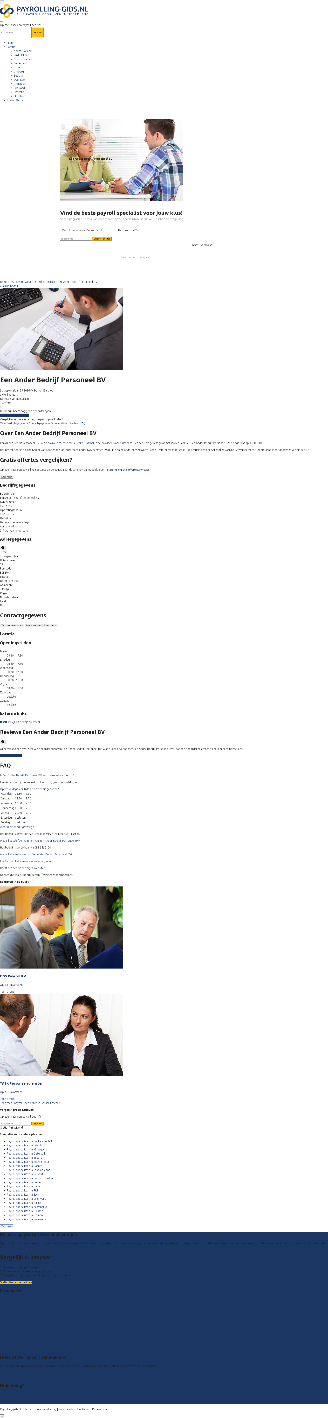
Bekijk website (33, 625)
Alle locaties (7, 1348)
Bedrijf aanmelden (11, 1376)
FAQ (82, 423)
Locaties (12, 46)
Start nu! (38, 1123)
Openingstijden (60, 423)
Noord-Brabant (23, 59)
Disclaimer (83, 1409)
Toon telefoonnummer (12, 625)
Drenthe (19, 92)
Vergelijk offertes (102, 238)
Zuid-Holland (21, 55)
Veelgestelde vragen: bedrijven (19, 1398)
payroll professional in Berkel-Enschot (71, 443)
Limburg (19, 71)
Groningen (20, 83)
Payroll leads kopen (12, 1372)
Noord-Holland (23, 50)
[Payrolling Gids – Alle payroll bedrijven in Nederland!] (44, 16)
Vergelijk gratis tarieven (14, 415)
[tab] (164, 775)
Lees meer (6, 476)
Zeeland (19, 75)
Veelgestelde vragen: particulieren (21, 1394)
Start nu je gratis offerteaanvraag (127, 469)
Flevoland (19, 96)
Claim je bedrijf (9, 285)
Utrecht (18, 67)
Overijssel (19, 79)
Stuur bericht (50, 625)
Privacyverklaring (45, 1409)
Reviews (75, 423)
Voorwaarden (67, 1409)
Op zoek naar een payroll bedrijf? (20, 24)
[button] (37, 775)
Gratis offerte (15, 100)
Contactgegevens (40, 423)
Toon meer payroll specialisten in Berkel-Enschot (30, 1102)
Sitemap (28, 1409)
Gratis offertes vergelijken (16, 1282)
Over (3, 423)
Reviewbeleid (100, 1409)
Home (10, 42)
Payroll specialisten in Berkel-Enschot (32, 281)
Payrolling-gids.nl (10, 1409)
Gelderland (20, 63)
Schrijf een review (11, 755)
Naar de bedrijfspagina (135, 257)
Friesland (19, 87)
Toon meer (6, 1226)
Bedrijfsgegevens (18, 423)
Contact (4, 1402)
